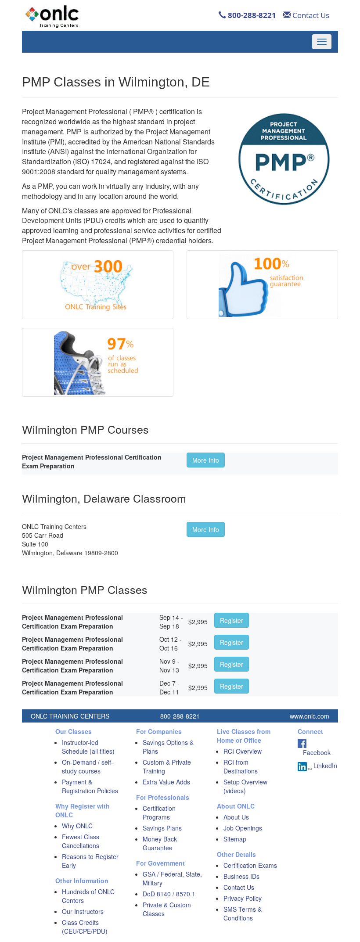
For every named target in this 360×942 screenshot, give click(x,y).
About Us (236, 817)
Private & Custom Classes (167, 909)
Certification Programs (159, 812)
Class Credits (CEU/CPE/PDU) (85, 926)
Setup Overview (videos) (245, 786)
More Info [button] (205, 460)
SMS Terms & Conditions (242, 913)
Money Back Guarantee (160, 843)
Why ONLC (77, 825)
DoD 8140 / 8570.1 (169, 893)
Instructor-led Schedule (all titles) (88, 746)
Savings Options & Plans (168, 746)
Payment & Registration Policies (90, 786)
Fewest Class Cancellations (80, 841)
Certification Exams (250, 865)
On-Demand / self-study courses (87, 766)
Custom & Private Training (167, 766)
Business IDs (241, 876)
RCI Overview (242, 751)
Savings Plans (162, 827)
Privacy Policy (242, 898)
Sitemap (234, 838)
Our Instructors (83, 911)
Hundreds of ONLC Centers (88, 896)
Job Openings (242, 827)
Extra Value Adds (166, 781)
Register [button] (231, 620)
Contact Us (310, 15)
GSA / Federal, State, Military (172, 878)
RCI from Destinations (240, 766)
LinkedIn (324, 765)
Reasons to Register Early (90, 861)
